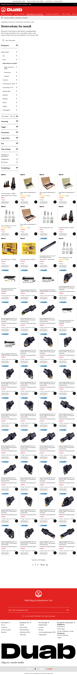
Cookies (59, 637)
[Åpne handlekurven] (74, 10)
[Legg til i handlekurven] (16, 201)
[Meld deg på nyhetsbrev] (67, 610)
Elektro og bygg (66, 14)
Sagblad (5, 106)
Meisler (5, 102)
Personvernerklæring (62, 635)
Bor (4, 56)
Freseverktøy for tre (8, 87)
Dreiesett (6, 76)
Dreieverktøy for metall (9, 63)
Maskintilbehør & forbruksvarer (8, 22)
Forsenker (5, 80)
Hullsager (5, 99)
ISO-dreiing (4, 162)
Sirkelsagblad (6, 110)
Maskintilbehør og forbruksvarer (35, 14)
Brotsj (4, 59)
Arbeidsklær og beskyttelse (52, 14)
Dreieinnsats (7, 72)
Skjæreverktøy (19, 22)
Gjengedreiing (5, 159)
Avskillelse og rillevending (5, 155)
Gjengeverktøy (6, 91)
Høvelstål (5, 95)
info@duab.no (61, 626)
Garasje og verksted (19, 14)
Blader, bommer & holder (9, 67)
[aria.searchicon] (2, 18)
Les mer (53, 616)
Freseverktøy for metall (9, 83)
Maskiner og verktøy (6, 14)
